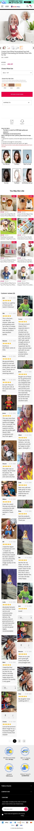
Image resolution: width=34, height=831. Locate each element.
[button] (4, 29)
